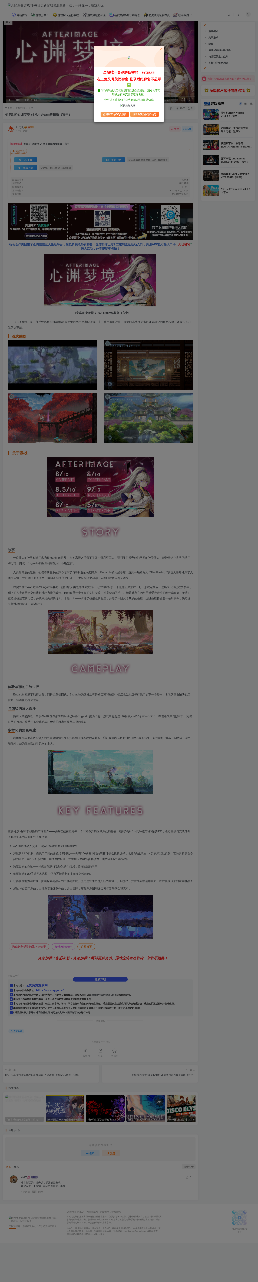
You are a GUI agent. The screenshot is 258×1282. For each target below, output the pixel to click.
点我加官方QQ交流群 (115, 114)
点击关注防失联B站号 (144, 114)
